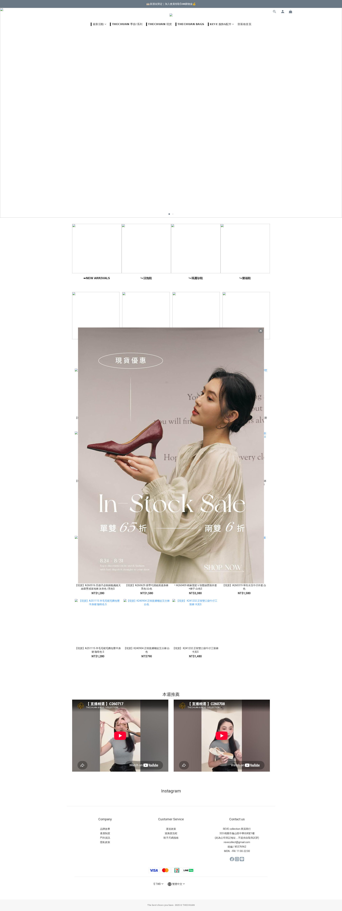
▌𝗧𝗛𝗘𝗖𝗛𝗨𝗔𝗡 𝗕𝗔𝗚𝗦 (189, 24)
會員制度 (105, 833)
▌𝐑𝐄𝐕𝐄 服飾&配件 (220, 24)
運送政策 (171, 828)
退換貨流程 (171, 833)
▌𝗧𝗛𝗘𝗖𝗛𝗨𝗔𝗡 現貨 (159, 24)
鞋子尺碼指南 (171, 837)
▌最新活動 (97, 24)
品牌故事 (105, 828)
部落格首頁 (245, 24)
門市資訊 (105, 837)
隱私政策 (105, 842)
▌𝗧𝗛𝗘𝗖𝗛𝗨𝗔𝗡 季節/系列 (126, 24)
